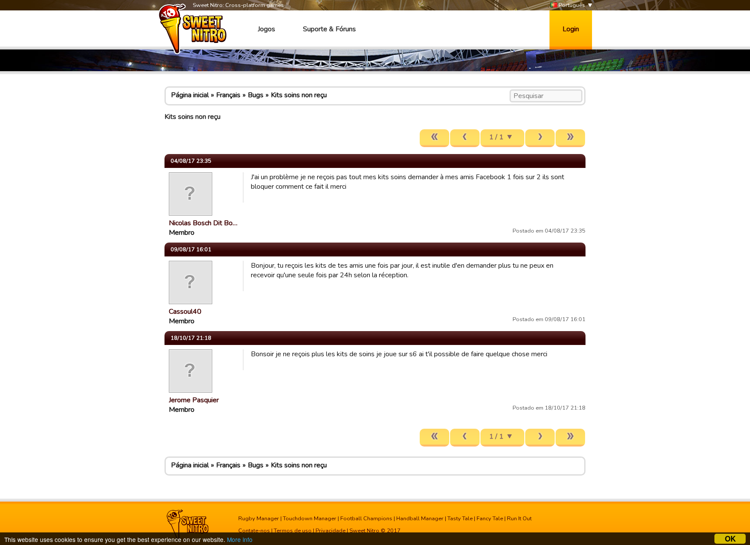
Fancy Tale (490, 518)
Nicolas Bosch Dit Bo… (203, 223)
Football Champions (366, 518)
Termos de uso (293, 531)
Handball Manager (420, 518)
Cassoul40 (185, 311)
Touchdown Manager (309, 518)
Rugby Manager (258, 518)
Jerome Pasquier (194, 400)
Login (570, 29)
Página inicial (190, 95)
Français (228, 95)
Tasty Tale (460, 518)
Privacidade (330, 531)
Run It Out (519, 518)
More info (240, 539)
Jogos (266, 29)
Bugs (255, 95)
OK (730, 539)
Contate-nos (254, 531)
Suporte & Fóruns (329, 29)
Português (571, 5)
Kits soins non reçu (299, 95)
